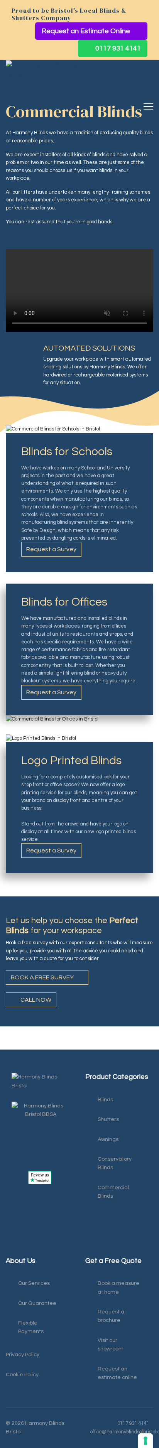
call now (35, 1000)
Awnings (108, 1139)
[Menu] (148, 106)
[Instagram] (25, 1248)
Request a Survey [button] (51, 549)
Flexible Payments (31, 1327)
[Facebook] (10, 1248)
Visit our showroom (110, 1345)
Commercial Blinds (113, 1192)
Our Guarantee (37, 1303)
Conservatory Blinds (115, 1163)
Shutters (108, 1119)
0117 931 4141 (117, 48)
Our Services (34, 1283)
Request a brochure (111, 1316)
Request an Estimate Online (87, 31)
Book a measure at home (118, 1287)
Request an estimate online (117, 1373)
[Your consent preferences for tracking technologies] (145, 1440)
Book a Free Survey (43, 977)
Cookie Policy (22, 1374)
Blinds (105, 1099)
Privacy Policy (22, 1354)
